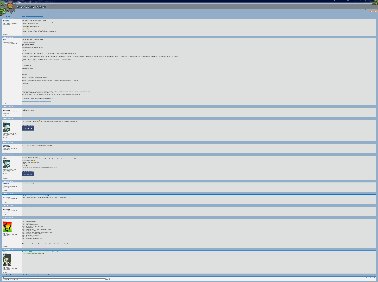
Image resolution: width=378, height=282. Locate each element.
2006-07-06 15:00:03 (8, 18)
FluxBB (373, 277)
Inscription (367, 0)
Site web (5, 137)
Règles (355, 0)
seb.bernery (6, 20)
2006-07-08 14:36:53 (8, 37)
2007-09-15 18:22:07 (8, 217)
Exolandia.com (337, 0)
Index (344, 0)
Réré (4, 121)
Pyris (4, 251)
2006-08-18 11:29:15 (8, 142)
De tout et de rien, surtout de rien (34, 16)
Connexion (374, 0)
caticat (4, 39)
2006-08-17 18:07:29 (8, 118)
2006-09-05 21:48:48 (8, 181)
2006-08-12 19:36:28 (8, 106)
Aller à (4, 277)
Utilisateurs (349, 0)
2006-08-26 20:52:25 (8, 155)
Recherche (361, 0)
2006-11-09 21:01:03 (8, 205)
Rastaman (5, 220)
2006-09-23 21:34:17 (8, 193)
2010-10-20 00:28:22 (8, 249)
